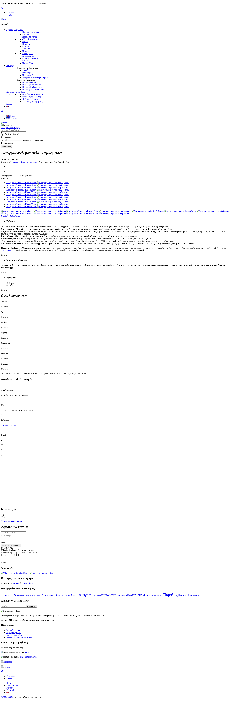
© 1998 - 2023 (7, 697)
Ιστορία (25, 34)
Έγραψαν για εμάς (14, 632)
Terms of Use (12, 685)
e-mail (27, 652)
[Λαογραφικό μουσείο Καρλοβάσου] (17, 211)
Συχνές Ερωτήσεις (14, 635)
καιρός (16, 583)
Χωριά (25, 70)
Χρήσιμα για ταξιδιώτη (16, 92)
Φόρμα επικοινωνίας (28, 657)
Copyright (10, 690)
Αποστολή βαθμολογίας (11, 545)
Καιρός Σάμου (28, 63)
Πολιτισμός (27, 73)
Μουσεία (33, 162)
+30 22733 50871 (8, 425)
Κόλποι (25, 46)
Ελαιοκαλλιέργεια (30, 58)
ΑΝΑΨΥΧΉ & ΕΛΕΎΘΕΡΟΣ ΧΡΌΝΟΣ (29, 595)
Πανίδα (25, 51)
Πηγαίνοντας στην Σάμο (32, 94)
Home (9, 683)
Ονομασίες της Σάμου (31, 32)
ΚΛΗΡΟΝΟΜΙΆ (108, 595)
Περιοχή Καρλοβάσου (31, 85)
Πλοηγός (10, 65)
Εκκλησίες (84, 595)
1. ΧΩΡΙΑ (8, 595)
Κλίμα (25, 61)
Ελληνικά (13, 118)
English (12, 116)
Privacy (9, 688)
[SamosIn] (4, 19)
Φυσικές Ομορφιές (188, 595)
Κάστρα (121, 595)
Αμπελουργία (28, 56)
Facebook (8, 662)
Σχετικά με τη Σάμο (14, 29)
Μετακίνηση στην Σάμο (32, 97)
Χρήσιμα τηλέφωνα (30, 99)
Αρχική (16, 162)
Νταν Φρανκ (6, 250)
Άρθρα (9, 104)
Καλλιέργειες (28, 53)
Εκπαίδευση (96, 595)
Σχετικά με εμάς (13, 630)
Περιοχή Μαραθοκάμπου (33, 89)
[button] (2, 111)
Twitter (8, 667)
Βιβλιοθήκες (71, 595)
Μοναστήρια (133, 595)
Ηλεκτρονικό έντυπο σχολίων (19, 637)
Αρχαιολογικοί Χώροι (53, 595)
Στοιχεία (24, 162)
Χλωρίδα (26, 49)
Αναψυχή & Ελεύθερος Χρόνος (35, 77)
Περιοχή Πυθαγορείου (32, 87)
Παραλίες (170, 594)
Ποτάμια (26, 44)
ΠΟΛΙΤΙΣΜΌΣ (158, 595)
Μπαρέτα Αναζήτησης (10, 127)
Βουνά (25, 41)
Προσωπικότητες (29, 37)
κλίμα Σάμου (27, 583)
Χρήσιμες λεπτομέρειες (32, 101)
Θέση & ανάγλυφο (30, 39)
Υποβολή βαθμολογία (10, 216)
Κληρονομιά (27, 75)
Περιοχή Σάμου (29, 82)
